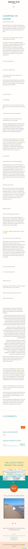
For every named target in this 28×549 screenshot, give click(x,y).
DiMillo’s (23, 219)
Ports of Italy (15, 169)
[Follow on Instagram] (13, 523)
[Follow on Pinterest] (15, 523)
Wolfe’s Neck (5, 44)
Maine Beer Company (16, 370)
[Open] (14, 508)
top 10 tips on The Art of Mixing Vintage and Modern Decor (14, 474)
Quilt (9, 21)
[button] (4, 475)
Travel (12, 21)
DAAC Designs (18, 142)
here (8, 397)
